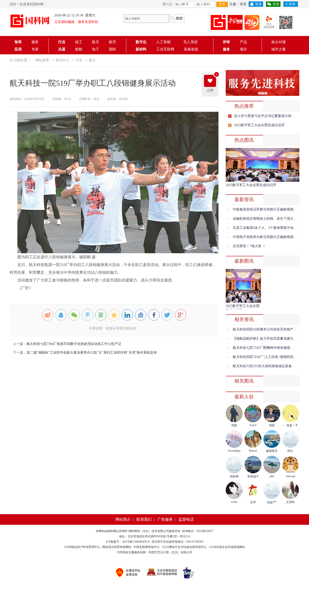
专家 (35, 49)
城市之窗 (278, 49)
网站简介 (123, 519)
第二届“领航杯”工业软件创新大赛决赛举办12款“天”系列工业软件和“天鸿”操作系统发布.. (93, 352)
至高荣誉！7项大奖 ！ (249, 246)
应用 (18, 49)
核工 (78, 42)
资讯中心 (62, 60)
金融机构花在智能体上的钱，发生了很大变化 (266, 218)
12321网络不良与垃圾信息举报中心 (184, 547)
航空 (112, 42)
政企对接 (278, 42)
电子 (95, 49)
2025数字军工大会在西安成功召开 (259, 125)
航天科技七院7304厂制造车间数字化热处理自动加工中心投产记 (74, 344)
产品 (243, 42)
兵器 (61, 49)
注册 (232, 4)
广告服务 (165, 519)
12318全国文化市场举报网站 (227, 547)
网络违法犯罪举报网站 (116, 547)
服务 (35, 42)
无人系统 (190, 42)
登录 (222, 4)
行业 (61, 42)
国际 (112, 49)
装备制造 (191, 49)
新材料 (141, 49)
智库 (18, 42)
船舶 (78, 49)
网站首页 (42, 60)
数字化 (141, 42)
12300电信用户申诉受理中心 (82, 547)
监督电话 (186, 519)
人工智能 (165, 42)
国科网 (111, 531)
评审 (226, 42)
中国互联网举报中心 (146, 547)
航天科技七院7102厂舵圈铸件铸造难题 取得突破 (269, 348)
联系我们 (144, 519)
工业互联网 (165, 49)
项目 (243, 49)
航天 (95, 42)
